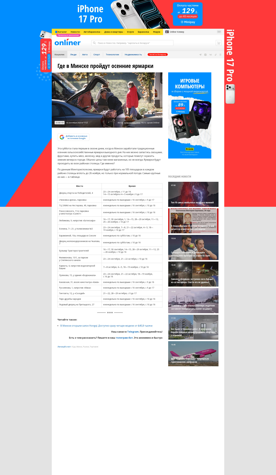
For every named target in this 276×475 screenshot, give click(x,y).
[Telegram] (200, 54)
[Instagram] (205, 54)
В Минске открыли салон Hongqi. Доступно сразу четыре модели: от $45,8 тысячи (106, 325)
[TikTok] (216, 54)
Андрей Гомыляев (132, 122)
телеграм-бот (124, 337)
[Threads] (220, 54)
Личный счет (64, 346)
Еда (74, 346)
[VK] (211, 54)
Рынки (86, 346)
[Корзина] (219, 43)
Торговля (94, 346)
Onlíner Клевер (177, 31)
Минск (79, 346)
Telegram (133, 331)
